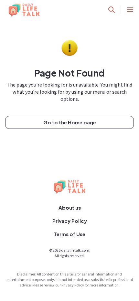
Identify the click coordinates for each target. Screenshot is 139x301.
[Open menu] (130, 10)
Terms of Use (69, 234)
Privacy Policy (69, 221)
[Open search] (111, 10)
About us (70, 207)
